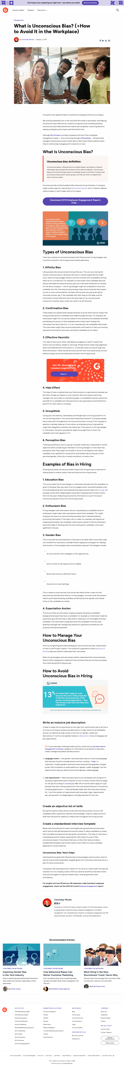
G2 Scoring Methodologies (29, 1055)
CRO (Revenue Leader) (21, 1015)
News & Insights (106, 1018)
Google (102, 490)
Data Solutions (48, 1037)
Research (31, 10)
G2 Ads (45, 1034)
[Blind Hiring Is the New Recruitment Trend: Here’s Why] (102, 954)
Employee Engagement (88, 886)
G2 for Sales (18, 1034)
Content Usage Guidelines (94, 1055)
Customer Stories (77, 1018)
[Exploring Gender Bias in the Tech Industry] (21, 954)
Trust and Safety (77, 1027)
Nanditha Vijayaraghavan (60, 989)
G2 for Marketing (20, 1031)
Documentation (77, 1021)
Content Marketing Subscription (53, 1031)
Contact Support (106, 1032)
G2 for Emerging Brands (22, 1043)
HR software (55, 135)
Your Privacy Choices (107, 1055)
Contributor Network (12, 968)
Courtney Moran (28, 39)
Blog (73, 1011)
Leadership (104, 1015)
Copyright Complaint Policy (79, 1055)
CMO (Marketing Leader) (22, 1011)
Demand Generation (21, 1018)
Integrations (76, 1039)
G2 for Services (19, 1040)
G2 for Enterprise (20, 1037)
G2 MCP (45, 1018)
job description (83, 736)
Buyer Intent (47, 1024)
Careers (103, 1021)
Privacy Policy (49, 1055)
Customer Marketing (21, 1021)
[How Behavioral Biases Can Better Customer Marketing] (62, 954)
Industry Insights (18, 10)
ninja (93, 761)
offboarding (85, 138)
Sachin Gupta (16, 989)
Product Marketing (20, 1024)
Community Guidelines (15, 1055)
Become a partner (77, 1035)
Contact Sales (105, 1029)
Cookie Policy (57, 1055)
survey (69, 783)
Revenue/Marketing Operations (24, 1027)
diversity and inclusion (78, 188)
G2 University (76, 1015)
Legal (73, 1024)
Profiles (45, 1015)
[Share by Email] (109, 41)
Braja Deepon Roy (98, 986)
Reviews (45, 1021)
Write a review (110, 1043)
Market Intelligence (49, 1027)
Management (19, 20)
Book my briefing (90, 3)
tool (52, 770)
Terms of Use (40, 1055)
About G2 (104, 1011)
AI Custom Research (49, 1011)
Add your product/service (110, 1038)
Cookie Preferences (66, 1055)
